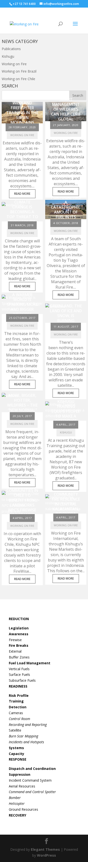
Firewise (15, 639)
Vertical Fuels (19, 669)
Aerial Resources (22, 786)
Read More (22, 194)
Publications (11, 48)
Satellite (15, 730)
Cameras (16, 713)
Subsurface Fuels (22, 680)
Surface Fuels (19, 674)
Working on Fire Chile (18, 78)
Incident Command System (30, 780)
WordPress (46, 855)
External (15, 651)
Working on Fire (14, 64)
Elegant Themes (45, 849)
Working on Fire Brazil (19, 71)
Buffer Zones (19, 657)
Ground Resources (23, 809)
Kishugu (8, 56)
